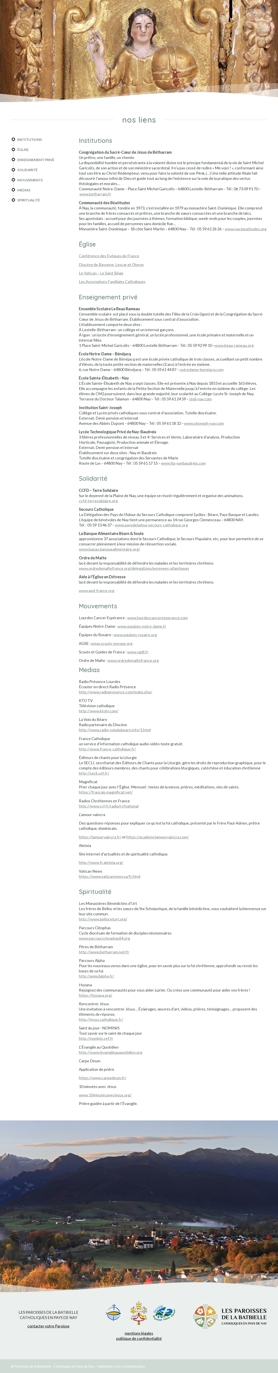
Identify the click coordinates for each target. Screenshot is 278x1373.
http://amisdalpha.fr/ (96, 976)
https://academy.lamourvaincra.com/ (157, 837)
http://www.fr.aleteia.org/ (101, 862)
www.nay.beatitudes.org (245, 228)
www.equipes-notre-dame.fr (141, 626)
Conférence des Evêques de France (109, 255)
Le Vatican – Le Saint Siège (101, 273)
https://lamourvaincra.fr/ (100, 837)
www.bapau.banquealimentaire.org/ (109, 549)
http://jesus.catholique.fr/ (101, 1019)
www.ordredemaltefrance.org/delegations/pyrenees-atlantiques (134, 568)
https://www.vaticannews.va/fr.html (109, 876)
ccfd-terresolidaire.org (98, 500)
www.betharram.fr (95, 194)
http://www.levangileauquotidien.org (110, 1052)
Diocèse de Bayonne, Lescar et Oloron (111, 264)
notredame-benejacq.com (201, 369)
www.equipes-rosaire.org (135, 634)
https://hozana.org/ (95, 995)
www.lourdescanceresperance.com (157, 617)
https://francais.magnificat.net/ (106, 792)
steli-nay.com (200, 398)
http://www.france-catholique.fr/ (107, 749)
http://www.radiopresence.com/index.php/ (115, 692)
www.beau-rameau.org (234, 345)
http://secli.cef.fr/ (94, 773)
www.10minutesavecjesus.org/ (105, 1095)
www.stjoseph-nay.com (204, 423)
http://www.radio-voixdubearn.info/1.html (115, 729)
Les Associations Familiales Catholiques (112, 281)
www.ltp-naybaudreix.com (183, 463)
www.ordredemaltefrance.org (133, 660)
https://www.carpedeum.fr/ (102, 1077)
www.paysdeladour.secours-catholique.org (151, 525)
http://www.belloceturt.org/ (103, 919)
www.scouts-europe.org (111, 643)
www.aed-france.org (96, 590)
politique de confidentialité (139, 1338)
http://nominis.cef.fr (96, 1038)
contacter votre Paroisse (48, 1326)
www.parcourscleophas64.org (104, 938)
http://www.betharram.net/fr (104, 952)
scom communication (129, 1366)
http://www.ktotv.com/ (98, 710)
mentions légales (139, 1333)
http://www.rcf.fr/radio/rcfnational (109, 806)
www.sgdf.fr (137, 651)
